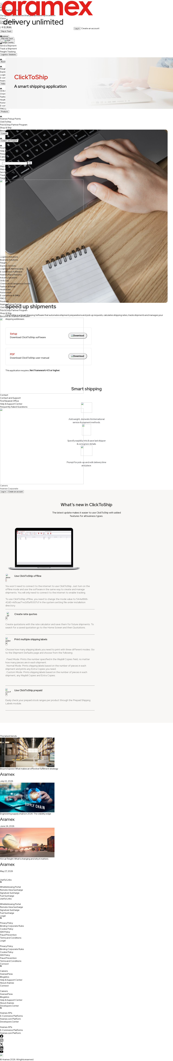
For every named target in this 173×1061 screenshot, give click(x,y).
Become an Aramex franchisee (15, 130)
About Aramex (7, 982)
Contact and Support (9, 141)
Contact (4, 134)
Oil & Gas (4, 280)
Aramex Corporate (9, 159)
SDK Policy (5, 931)
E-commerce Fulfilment (11, 271)
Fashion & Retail (7, 286)
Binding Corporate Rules (12, 926)
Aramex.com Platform (10, 1018)
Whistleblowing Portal (10, 887)
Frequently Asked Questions (13, 153)
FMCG (3, 298)
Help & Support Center (11, 150)
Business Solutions (9, 259)
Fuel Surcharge (7, 895)
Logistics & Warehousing (11, 268)
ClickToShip (5, 121)
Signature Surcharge (9, 892)
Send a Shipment (8, 172)
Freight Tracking (8, 178)
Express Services (8, 265)
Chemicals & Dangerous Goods (15, 283)
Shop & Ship (6, 127)
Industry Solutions (8, 277)
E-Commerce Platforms (11, 1015)
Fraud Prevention (8, 934)
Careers (4, 156)
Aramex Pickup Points (10, 118)
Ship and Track (7, 38)
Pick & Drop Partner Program (13, 124)
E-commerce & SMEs (10, 295)
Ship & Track (6, 31)
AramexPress (6, 974)
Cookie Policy (6, 928)
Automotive (5, 292)
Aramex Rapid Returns (10, 274)
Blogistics (4, 976)
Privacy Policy (6, 923)
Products (4, 112)
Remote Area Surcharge (11, 890)
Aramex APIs (6, 1013)
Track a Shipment (8, 175)
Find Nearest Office (9, 147)
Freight (3, 262)
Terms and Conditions (10, 937)
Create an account (90, 28)
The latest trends (8, 736)
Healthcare (5, 289)
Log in (77, 29)
